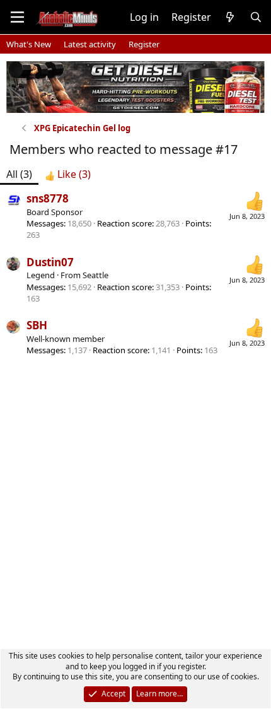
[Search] (255, 17)
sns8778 (47, 198)
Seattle (95, 275)
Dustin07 (50, 262)
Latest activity (90, 44)
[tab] (67, 174)
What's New (28, 44)
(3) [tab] (19, 174)
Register (144, 44)
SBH (36, 325)
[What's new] (230, 17)
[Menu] (17, 17)
